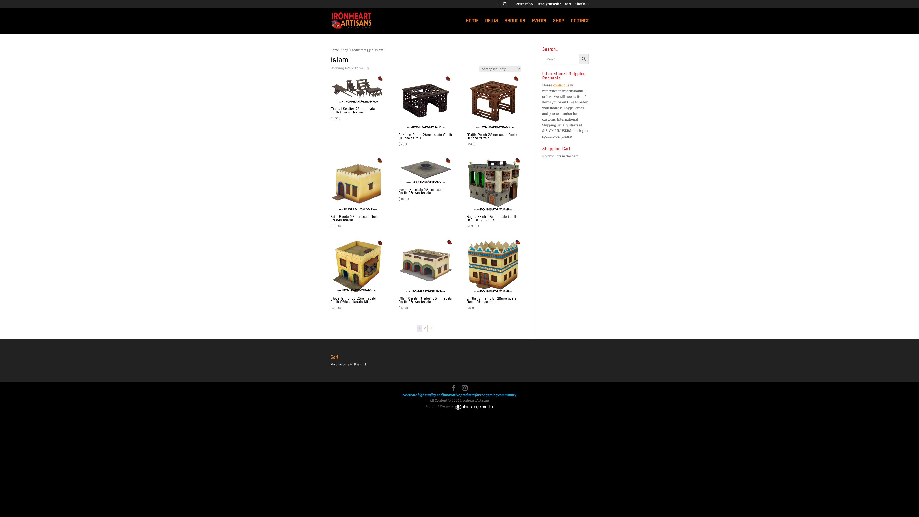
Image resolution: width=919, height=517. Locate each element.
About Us (514, 21)
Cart (568, 4)
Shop (558, 21)
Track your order (549, 4)
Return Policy (524, 4)
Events (539, 21)
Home (472, 21)
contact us (561, 85)
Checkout (582, 4)
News (491, 21)
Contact (580, 21)
